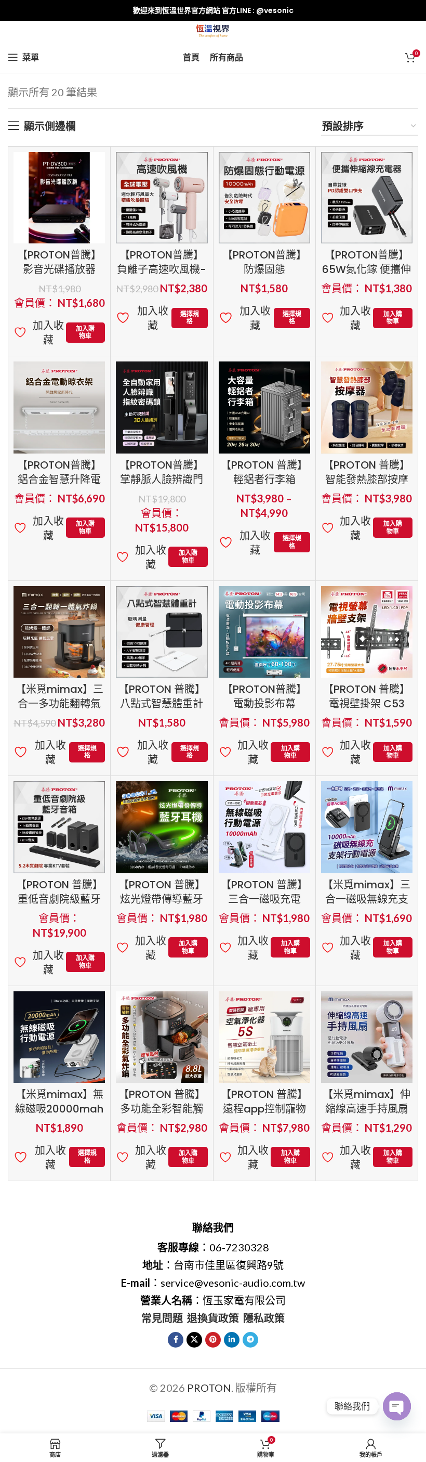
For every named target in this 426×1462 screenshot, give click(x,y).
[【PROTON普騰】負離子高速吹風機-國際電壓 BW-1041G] (161, 197)
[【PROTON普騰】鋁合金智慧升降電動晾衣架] (59, 407)
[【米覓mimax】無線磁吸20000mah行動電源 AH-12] (59, 1037)
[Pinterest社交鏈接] (213, 1340)
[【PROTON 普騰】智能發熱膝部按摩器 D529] (366, 407)
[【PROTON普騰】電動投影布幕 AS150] (264, 632)
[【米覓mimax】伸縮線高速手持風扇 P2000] (366, 1037)
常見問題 (162, 1318)
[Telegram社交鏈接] (250, 1340)
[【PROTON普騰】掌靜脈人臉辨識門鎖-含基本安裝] (161, 407)
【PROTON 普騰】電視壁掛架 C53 (366, 696)
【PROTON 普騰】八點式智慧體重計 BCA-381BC (161, 704)
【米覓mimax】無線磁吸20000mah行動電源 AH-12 (59, 1109)
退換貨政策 (213, 1318)
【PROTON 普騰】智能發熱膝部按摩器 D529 (366, 479)
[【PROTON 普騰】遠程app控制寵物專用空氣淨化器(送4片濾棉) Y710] (264, 1037)
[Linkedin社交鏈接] (231, 1340)
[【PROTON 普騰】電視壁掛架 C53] (366, 632)
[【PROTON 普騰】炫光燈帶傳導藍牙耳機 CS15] (161, 827)
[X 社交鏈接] (194, 1340)
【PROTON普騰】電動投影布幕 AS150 (264, 704)
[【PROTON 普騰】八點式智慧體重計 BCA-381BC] (161, 632)
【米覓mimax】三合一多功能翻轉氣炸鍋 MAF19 (59, 704)
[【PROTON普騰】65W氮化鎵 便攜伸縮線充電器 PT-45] (366, 197)
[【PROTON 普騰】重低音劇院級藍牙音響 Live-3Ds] (59, 827)
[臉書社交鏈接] (175, 1340)
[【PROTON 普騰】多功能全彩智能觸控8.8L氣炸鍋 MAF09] (161, 1037)
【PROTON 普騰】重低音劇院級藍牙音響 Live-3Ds (59, 899)
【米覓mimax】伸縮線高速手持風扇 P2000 (366, 1109)
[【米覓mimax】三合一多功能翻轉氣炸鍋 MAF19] (59, 632)
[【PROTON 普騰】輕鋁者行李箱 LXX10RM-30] (264, 407)
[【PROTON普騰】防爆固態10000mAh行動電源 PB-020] (264, 197)
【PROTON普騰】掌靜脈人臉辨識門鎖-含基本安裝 (161, 479)
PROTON (209, 1387)
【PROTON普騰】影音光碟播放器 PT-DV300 (59, 269)
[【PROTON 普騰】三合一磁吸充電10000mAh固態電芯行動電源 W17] (264, 827)
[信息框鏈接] (213, 10)
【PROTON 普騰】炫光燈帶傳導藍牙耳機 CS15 (161, 899)
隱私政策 (264, 1318)
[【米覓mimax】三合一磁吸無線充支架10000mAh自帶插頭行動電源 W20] (366, 827)
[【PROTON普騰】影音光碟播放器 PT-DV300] (59, 197)
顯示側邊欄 (50, 126)
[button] (85, 332)
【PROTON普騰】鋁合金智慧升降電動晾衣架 (59, 479)
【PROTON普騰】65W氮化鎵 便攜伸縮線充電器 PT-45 (366, 269)
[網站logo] (213, 29)
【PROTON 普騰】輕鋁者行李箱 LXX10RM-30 (264, 479)
